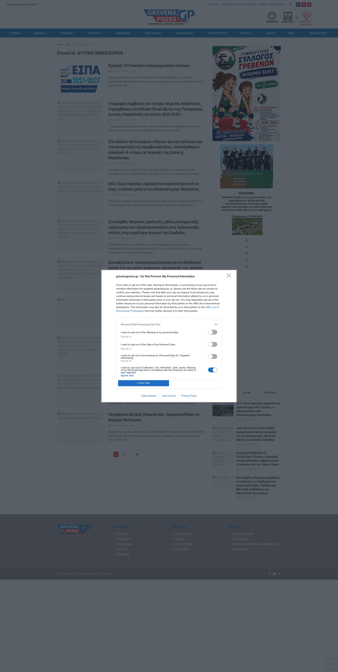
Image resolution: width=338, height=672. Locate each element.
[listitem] (169, 324)
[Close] (230, 276)
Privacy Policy (189, 395)
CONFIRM (143, 383)
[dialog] (169, 336)
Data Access (169, 395)
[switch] (212, 332)
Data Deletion (149, 395)
